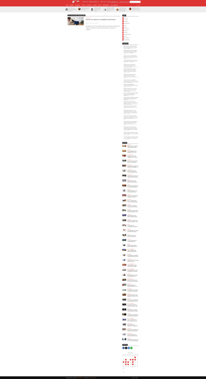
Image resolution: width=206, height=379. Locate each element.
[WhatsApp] (131, 348)
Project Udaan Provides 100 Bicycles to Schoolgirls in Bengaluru (123, 9)
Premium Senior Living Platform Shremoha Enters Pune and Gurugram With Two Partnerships (131, 81)
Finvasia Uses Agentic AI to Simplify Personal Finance (101, 19)
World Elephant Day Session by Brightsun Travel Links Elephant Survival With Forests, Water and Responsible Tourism (132, 271)
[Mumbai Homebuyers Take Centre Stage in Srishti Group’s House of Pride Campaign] (66, 9)
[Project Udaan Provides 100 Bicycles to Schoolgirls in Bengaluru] (117, 9)
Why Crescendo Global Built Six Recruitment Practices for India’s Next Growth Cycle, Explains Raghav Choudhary (132, 300)
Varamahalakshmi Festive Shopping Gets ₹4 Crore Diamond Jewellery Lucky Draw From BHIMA (97, 9)
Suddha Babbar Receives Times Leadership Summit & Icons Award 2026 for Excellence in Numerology (130, 111)
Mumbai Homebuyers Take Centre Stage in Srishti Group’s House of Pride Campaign (72, 9)
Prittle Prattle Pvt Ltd (80, 377)
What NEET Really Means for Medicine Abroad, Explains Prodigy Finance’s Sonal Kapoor (132, 330)
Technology (77, 5)
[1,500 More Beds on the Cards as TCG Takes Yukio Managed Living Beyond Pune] (124, 339)
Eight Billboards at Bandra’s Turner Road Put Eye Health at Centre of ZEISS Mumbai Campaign (132, 310)
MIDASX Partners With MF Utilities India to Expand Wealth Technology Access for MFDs (85, 9)
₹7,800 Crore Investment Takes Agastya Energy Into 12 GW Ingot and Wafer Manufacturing (131, 103)
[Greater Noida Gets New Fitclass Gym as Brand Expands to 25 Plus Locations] (124, 234)
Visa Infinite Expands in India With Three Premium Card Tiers (132, 211)
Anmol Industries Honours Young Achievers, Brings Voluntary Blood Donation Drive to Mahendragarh (132, 266)
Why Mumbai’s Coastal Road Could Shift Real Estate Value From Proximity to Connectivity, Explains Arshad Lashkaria (132, 256)
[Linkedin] (129, 348)
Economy (95, 5)
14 (132, 361)
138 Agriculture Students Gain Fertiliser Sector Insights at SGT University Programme (136, 9)
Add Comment (95, 23)
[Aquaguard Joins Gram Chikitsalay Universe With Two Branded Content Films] (105, 9)
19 (128, 364)
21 (132, 364)
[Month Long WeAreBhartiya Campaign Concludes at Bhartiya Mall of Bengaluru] (124, 195)
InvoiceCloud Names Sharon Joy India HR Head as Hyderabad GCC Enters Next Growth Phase (132, 276)
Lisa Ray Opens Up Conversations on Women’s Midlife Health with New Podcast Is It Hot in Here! (131, 122)
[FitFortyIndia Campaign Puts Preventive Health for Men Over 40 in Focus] (124, 185)
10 (123, 361)
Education (89, 5)
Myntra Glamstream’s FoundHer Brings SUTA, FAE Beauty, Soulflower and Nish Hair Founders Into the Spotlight (132, 286)
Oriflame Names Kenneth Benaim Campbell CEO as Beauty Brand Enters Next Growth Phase (132, 246)
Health (99, 5)
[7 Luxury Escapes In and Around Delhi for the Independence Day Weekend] (124, 239)
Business (72, 5)
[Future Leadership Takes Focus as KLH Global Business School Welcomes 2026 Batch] (124, 200)
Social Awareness (114, 5)
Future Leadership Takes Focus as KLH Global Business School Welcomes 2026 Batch (131, 98)
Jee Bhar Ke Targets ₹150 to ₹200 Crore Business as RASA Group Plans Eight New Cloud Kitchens (131, 117)
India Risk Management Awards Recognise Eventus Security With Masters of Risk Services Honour (130, 70)
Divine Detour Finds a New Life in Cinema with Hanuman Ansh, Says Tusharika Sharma (132, 281)
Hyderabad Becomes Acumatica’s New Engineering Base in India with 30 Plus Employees (132, 325)
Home (67, 5)
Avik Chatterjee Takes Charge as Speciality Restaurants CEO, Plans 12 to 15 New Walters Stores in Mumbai (131, 128)
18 (125, 364)
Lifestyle (84, 5)
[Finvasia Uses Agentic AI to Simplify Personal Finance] (76, 21)
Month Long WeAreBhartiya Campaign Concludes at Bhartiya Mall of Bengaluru (131, 94)
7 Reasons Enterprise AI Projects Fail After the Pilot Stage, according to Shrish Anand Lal (132, 335)
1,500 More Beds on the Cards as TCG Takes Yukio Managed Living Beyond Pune (133, 340)
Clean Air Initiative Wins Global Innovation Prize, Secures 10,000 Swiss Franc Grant (132, 251)
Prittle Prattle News (92, 377)
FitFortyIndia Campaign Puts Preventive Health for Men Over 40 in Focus (131, 85)
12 (128, 361)
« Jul (123, 371)
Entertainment (106, 5)
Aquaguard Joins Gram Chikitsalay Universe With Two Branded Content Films (110, 9)
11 (125, 361)
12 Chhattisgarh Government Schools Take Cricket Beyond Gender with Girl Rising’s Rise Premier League (132, 291)
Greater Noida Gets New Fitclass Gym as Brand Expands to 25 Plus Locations (132, 236)
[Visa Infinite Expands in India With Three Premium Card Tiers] (124, 210)
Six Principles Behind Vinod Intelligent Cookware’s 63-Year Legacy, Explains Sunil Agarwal (133, 296)
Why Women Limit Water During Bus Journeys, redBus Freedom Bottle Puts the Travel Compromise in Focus (132, 305)
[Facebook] (123, 348)
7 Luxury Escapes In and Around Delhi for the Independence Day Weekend (132, 241)
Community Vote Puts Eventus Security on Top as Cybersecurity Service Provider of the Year (133, 261)
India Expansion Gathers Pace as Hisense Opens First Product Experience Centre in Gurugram (130, 75)
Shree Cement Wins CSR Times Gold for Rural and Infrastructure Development (132, 320)
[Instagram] (126, 348)
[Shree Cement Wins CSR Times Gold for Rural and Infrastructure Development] (124, 319)
